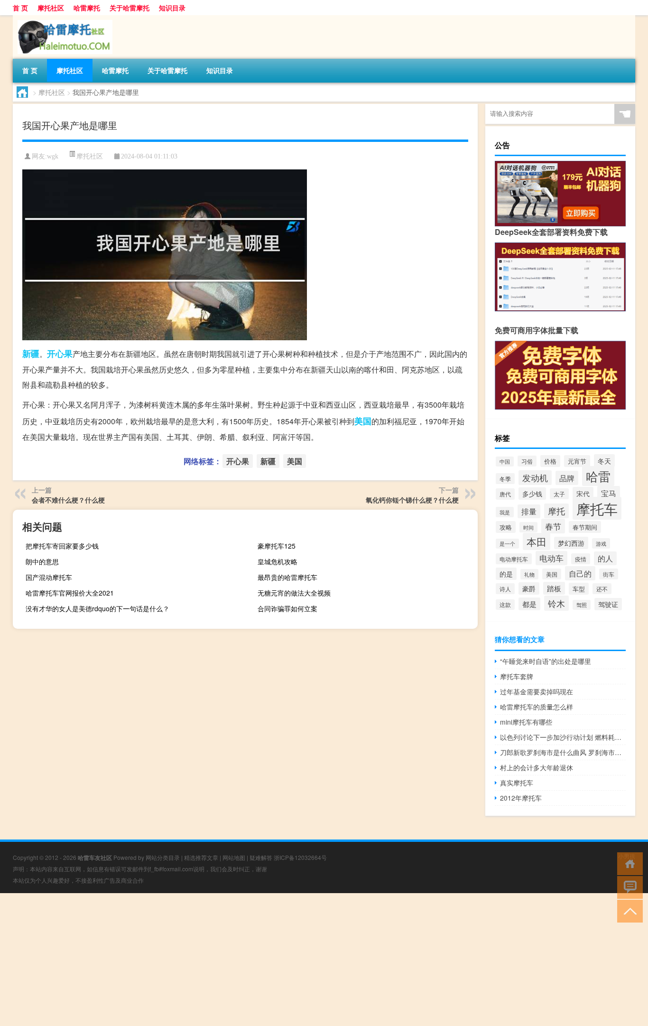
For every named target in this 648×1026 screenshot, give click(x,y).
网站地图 (233, 857)
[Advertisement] (284, 959)
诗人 (505, 589)
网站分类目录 (163, 857)
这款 (505, 604)
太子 (559, 494)
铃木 (556, 603)
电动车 (551, 558)
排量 (529, 511)
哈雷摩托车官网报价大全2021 (70, 592)
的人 (605, 558)
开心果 (60, 353)
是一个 (507, 543)
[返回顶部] (628, 910)
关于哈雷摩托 (129, 7)
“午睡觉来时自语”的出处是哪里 (545, 661)
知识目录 (172, 7)
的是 (506, 573)
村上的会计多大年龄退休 (536, 767)
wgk (52, 156)
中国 (505, 461)
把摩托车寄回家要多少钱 (62, 545)
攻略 (506, 527)
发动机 (535, 478)
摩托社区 (50, 7)
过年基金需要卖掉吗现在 (536, 691)
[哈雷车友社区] (62, 18)
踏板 (554, 588)
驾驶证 (608, 604)
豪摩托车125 (277, 545)
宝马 (608, 493)
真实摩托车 (516, 782)
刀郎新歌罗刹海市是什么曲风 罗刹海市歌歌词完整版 (563, 752)
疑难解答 (261, 857)
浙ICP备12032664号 (300, 857)
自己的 (580, 573)
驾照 (581, 604)
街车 (608, 574)
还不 (602, 589)
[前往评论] (628, 886)
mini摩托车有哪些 (526, 722)
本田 (536, 541)
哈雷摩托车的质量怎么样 (536, 706)
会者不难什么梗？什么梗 (68, 499)
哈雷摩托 (87, 7)
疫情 (580, 559)
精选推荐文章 (201, 857)
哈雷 (598, 476)
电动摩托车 (514, 559)
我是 (505, 512)
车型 (579, 588)
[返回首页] (628, 863)
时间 (528, 527)
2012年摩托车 (521, 797)
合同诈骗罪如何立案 (287, 608)
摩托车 (597, 508)
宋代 (583, 493)
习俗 (527, 461)
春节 (553, 526)
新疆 (30, 353)
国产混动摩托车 (49, 577)
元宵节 (577, 461)
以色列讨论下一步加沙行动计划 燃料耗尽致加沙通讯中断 (563, 737)
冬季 (505, 479)
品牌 (566, 478)
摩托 (556, 511)
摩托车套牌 (516, 676)
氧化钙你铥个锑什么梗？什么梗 (412, 499)
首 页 (20, 7)
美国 (362, 421)
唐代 (505, 494)
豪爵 (529, 588)
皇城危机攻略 (277, 561)
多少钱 (532, 493)
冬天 (604, 461)
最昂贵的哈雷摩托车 (287, 577)
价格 (550, 461)
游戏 (601, 543)
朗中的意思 (42, 561)
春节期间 (585, 527)
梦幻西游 (571, 543)
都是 (529, 604)
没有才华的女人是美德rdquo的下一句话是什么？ (97, 608)
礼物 (529, 574)
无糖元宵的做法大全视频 (294, 592)
